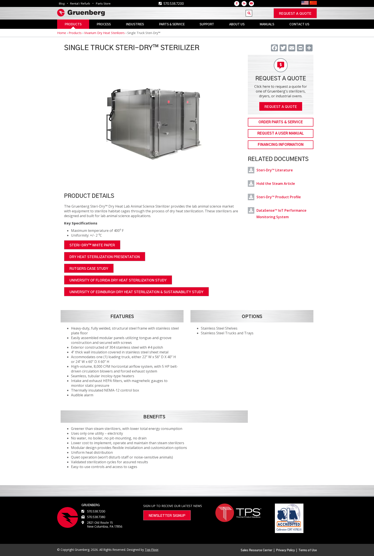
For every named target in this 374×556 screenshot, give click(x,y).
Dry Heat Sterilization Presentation (104, 257)
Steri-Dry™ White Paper (92, 245)
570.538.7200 (96, 511)
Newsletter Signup (167, 515)
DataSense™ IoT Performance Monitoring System (281, 213)
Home (61, 33)
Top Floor (151, 550)
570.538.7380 (96, 517)
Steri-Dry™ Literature (274, 170)
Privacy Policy (285, 550)
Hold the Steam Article (275, 183)
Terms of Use (307, 550)
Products (73, 24)
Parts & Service (172, 24)
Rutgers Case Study (88, 268)
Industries (135, 24)
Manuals (267, 24)
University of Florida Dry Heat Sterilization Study (118, 280)
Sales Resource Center (256, 550)
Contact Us (299, 24)
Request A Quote (280, 107)
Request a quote (295, 13)
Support (207, 24)
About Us (237, 24)
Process (104, 24)
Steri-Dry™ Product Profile (278, 197)
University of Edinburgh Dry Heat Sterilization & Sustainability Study (136, 292)
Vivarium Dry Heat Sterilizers (104, 33)
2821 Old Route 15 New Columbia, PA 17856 (104, 524)
